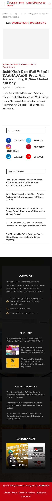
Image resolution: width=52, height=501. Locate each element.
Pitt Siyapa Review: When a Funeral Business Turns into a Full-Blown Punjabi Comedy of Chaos (24, 183)
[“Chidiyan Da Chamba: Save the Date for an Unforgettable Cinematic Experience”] (12, 363)
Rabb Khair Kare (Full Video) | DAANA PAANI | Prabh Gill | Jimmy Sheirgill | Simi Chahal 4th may (26, 77)
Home (5, 13)
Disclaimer (41, 493)
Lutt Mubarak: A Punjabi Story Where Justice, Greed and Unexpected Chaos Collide (25, 197)
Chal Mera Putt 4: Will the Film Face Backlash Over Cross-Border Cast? (32, 350)
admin (8, 88)
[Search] (50, 4)
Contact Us (26, 496)
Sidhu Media (43, 485)
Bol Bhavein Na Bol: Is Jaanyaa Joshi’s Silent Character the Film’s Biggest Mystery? (24, 237)
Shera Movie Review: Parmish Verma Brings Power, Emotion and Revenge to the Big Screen (25, 211)
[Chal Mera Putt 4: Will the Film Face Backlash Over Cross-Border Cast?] (12, 350)
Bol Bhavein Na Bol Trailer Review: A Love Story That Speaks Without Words (26, 224)
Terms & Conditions (27, 493)
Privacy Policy (10, 493)
